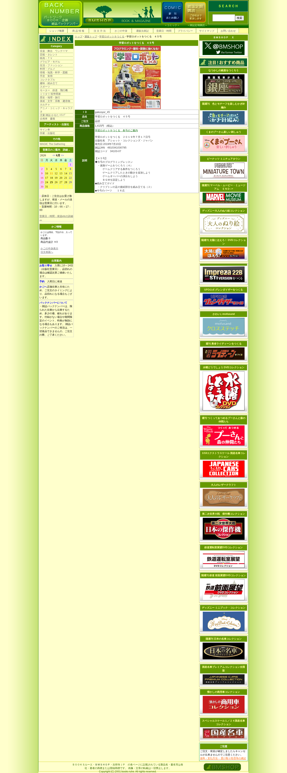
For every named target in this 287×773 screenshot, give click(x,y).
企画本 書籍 (47, 118)
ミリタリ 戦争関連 (50, 93)
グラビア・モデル (50, 61)
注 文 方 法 (100, 30)
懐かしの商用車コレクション (223, 691)
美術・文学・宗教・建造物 (55, 101)
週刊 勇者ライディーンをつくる (224, 343)
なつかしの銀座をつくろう (223, 70)
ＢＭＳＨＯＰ (102, 764)
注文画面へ (47, 252)
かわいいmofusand (224, 314)
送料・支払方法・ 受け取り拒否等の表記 (223, 758)
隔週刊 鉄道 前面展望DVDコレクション (223, 575)
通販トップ (90, 36)
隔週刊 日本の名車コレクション (224, 638)
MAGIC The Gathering (52, 144)
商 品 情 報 (78, 30)
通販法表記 (142, 30)
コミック (172, 25)
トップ (78, 36)
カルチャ (45, 104)
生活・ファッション (51, 65)
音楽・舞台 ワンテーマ (54, 51)
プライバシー (185, 30)
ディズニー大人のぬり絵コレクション (223, 210)
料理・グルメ (47, 68)
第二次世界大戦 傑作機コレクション (223, 513)
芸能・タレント (49, 54)
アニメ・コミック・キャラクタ (56, 110)
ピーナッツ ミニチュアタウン (223, 158)
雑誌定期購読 (197, 25)
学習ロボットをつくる (111, 36)
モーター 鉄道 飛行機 (54, 90)
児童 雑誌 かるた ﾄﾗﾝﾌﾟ (53, 115)
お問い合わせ (228, 30)
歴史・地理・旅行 (50, 97)
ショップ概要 (56, 30)
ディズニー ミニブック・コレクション (223, 607)
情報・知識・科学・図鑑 (54, 72)
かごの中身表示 (49, 248)
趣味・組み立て (49, 83)
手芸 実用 (46, 76)
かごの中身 (121, 30)
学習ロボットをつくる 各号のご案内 (116, 130)
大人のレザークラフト (223, 484)
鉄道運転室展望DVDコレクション (223, 547)
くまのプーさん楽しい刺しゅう (223, 131)
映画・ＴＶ (46, 58)
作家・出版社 (47, 133)
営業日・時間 (163, 30)
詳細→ (66, 149)
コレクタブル (47, 79)
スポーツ (45, 86)
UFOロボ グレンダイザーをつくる (223, 289)
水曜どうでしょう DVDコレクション (223, 367)
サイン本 (45, 129)
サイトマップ (206, 30)
